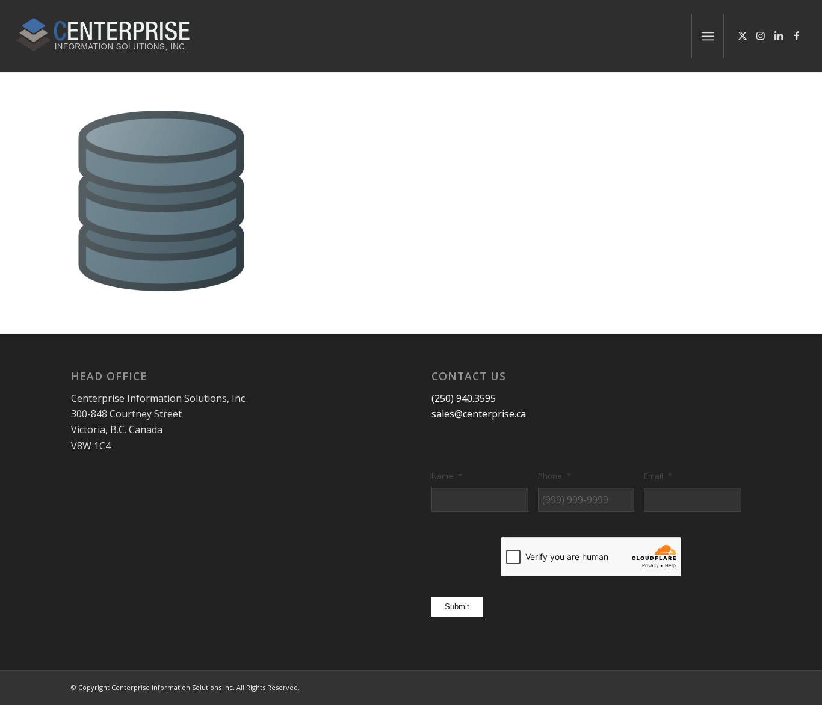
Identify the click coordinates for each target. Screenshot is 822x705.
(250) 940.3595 (463, 398)
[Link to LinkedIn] (779, 35)
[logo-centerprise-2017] (116, 36)
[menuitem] (707, 36)
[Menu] (707, 36)
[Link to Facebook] (797, 35)
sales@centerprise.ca (478, 413)
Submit (457, 606)
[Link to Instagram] (761, 35)
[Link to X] (743, 35)
